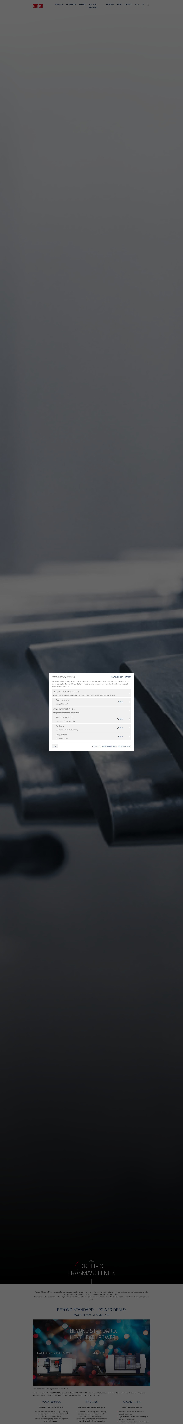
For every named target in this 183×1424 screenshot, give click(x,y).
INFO (121, 702)
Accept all (96, 746)
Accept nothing (124, 746)
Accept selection (109, 746)
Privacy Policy (117, 677)
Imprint (128, 677)
